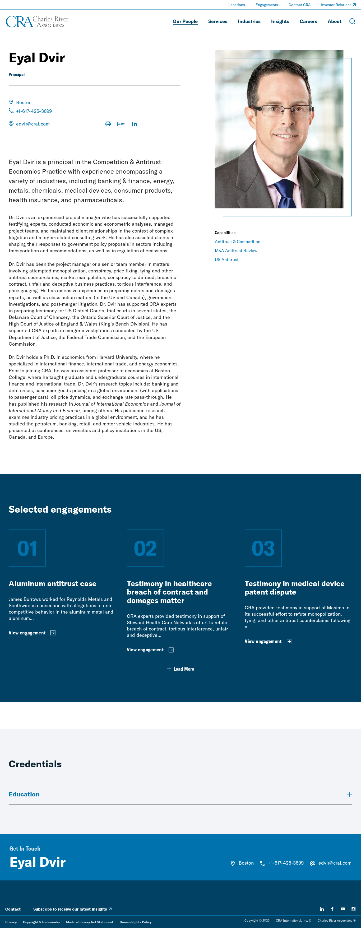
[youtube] (343, 909)
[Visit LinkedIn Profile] (134, 124)
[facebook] (332, 909)
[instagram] (353, 909)
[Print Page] (108, 124)
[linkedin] (322, 909)
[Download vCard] (121, 124)
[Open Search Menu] (352, 21)
